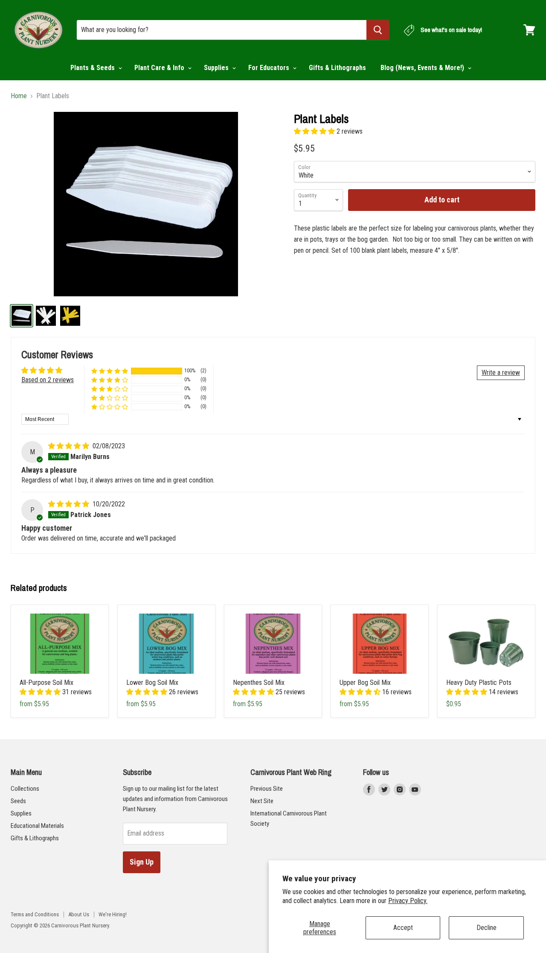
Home (19, 96)
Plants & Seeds (93, 68)
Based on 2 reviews (47, 380)
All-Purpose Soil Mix (46, 682)
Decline (486, 928)
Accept (403, 928)
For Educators (269, 68)
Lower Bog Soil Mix (152, 682)
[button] (315, 131)
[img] (69, 446)
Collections (25, 788)
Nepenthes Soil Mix (259, 682)
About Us (78, 914)
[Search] (377, 30)
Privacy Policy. (407, 901)
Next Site (261, 801)
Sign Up (142, 861)
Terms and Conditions (35, 914)
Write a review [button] (501, 372)
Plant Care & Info (160, 68)
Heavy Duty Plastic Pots (478, 682)
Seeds (18, 801)
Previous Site (266, 788)
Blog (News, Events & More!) (423, 68)
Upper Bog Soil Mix (365, 682)
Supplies (217, 68)
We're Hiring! (113, 914)
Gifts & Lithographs (337, 68)
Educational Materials (37, 826)
